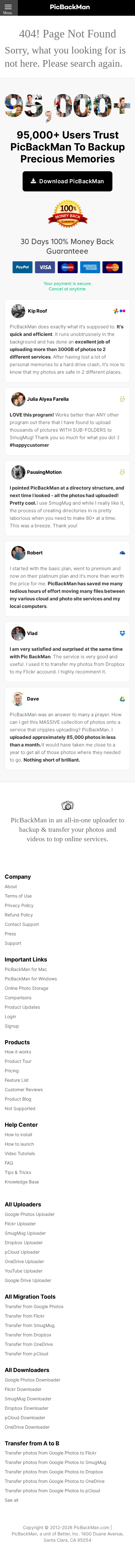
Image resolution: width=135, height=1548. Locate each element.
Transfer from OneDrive (29, 1344)
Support (13, 943)
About (11, 886)
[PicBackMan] (70, 5)
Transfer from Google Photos (34, 1306)
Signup (12, 1026)
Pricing (12, 1070)
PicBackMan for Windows (31, 978)
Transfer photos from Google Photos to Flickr (50, 1452)
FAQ (9, 1162)
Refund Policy (19, 914)
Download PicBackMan (71, 181)
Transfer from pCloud (26, 1353)
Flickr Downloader (23, 1389)
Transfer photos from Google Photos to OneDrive (55, 1481)
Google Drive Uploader (28, 1280)
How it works (18, 1051)
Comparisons (18, 997)
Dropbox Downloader (26, 1408)
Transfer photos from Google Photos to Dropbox (54, 1471)
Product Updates (22, 1007)
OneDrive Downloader (27, 1427)
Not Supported (20, 1108)
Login (10, 1016)
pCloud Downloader (25, 1417)
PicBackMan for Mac (26, 969)
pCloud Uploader (22, 1252)
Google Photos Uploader (30, 1214)
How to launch (19, 1144)
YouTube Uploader (23, 1270)
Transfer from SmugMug (30, 1325)
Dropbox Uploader (24, 1242)
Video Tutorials (20, 1153)
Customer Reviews (24, 1089)
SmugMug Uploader (25, 1233)
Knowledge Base (22, 1181)
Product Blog (18, 1099)
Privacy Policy (19, 905)
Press (10, 933)
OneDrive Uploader (24, 1261)
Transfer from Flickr (25, 1315)
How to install (18, 1134)
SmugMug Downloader (28, 1398)
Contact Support (22, 924)
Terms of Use (18, 896)
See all (11, 1500)
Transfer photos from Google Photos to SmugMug (55, 1462)
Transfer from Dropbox (28, 1334)
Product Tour (18, 1061)
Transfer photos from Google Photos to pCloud (52, 1490)
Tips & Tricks (18, 1172)
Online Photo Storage (26, 988)
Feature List (17, 1080)
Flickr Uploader (20, 1223)
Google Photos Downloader (32, 1379)
